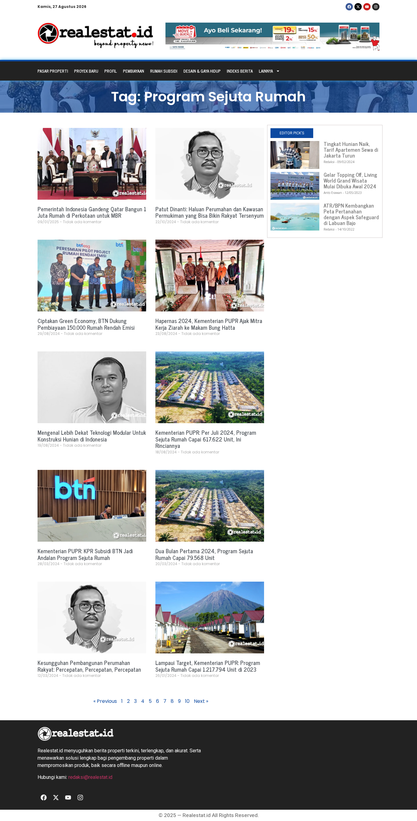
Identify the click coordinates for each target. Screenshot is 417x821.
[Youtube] (367, 6)
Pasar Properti (53, 71)
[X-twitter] (358, 6)
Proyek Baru (86, 71)
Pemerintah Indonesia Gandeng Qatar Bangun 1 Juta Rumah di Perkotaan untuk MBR (92, 212)
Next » (201, 701)
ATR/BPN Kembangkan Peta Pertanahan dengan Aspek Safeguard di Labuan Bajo (351, 214)
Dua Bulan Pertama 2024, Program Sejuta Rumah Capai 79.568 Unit (204, 554)
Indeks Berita (240, 71)
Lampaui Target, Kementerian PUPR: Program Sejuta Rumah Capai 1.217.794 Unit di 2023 (207, 666)
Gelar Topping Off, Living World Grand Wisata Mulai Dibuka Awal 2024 (350, 180)
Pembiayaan (133, 71)
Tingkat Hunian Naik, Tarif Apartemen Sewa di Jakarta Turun (351, 150)
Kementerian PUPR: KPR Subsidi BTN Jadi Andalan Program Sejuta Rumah (85, 554)
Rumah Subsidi (163, 71)
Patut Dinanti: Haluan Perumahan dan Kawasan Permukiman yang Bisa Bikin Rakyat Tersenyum (209, 212)
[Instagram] (375, 6)
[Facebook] (349, 6)
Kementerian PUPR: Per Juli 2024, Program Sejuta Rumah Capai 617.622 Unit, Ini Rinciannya (205, 439)
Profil (110, 71)
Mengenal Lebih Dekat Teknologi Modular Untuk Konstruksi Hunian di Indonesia (92, 436)
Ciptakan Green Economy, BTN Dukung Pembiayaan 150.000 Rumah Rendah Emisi (86, 324)
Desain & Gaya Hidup (202, 71)
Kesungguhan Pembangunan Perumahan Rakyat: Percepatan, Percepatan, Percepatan (89, 666)
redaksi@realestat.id (90, 777)
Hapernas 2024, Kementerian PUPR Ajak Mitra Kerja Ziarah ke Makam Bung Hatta (208, 324)
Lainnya (266, 71)
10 (187, 701)
